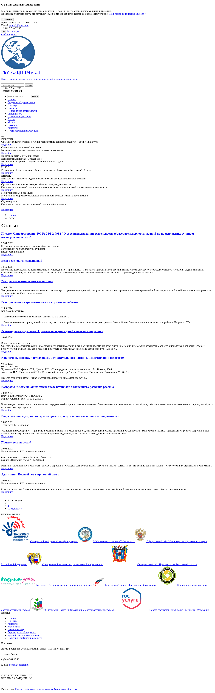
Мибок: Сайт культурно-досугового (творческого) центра (46, 689)
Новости (12, 108)
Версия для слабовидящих (22, 632)
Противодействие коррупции (23, 130)
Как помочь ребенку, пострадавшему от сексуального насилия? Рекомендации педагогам (62, 357)
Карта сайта (14, 626)
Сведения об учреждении (21, 102)
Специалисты (15, 113)
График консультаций (19, 116)
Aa (4, 31)
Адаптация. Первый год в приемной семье (30, 474)
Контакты (13, 128)
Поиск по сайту (16, 629)
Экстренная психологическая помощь (27, 281)
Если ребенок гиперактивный (21, 260)
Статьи (11, 119)
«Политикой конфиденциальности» (127, 13)
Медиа (11, 122)
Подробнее (7, 144)
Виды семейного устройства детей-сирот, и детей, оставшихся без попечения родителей (60, 416)
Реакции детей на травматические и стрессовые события (39, 302)
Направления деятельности (22, 110)
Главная (12, 99)
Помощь (12, 125)
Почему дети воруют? (16, 442)
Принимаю (7, 19)
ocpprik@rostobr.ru (18, 25)
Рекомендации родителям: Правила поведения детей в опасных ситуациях (52, 331)
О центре (12, 105)
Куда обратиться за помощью (23, 635)
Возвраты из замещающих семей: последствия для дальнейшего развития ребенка (57, 386)
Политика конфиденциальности (25, 638)
